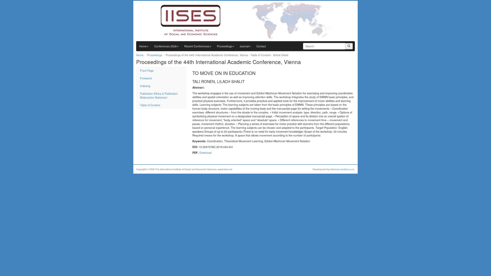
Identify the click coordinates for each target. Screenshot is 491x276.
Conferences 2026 (165, 46)
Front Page (147, 70)
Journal (244, 46)
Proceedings (224, 46)
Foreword (146, 78)
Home (143, 46)
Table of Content (150, 105)
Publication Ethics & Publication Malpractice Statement (159, 95)
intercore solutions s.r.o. (342, 169)
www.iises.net (225, 169)
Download (205, 152)
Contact (261, 46)
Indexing (145, 86)
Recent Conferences (196, 46)
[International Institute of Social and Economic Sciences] (183, 20)
